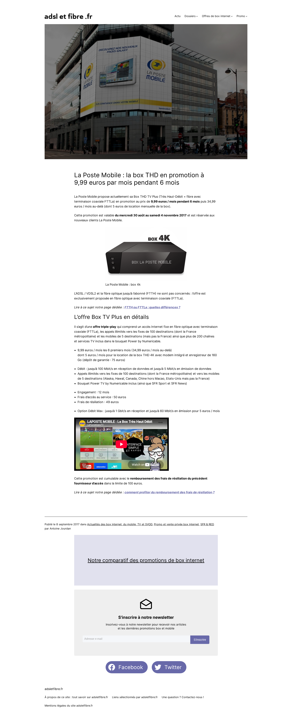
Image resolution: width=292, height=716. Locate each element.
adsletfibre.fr (54, 689)
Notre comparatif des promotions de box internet (146, 560)
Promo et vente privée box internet (176, 524)
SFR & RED (207, 524)
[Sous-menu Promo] (246, 16)
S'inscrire (200, 639)
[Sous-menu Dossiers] (197, 16)
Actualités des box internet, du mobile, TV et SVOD (119, 524)
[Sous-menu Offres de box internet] (232, 16)
